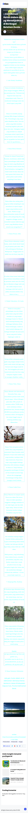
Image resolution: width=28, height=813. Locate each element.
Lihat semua (4, 758)
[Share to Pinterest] (14, 746)
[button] (22, 746)
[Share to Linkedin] (17, 746)
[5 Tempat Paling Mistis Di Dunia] (5, 772)
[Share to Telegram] (19, 746)
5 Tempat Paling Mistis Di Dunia (17, 770)
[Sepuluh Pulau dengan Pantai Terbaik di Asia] (5, 780)
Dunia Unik (14, 741)
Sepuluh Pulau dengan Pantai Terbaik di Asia (17, 779)
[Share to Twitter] (12, 746)
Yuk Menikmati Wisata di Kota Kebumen (17, 761)
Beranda (5, 10)
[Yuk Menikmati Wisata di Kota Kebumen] (5, 763)
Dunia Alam (12, 10)
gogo (21, 741)
